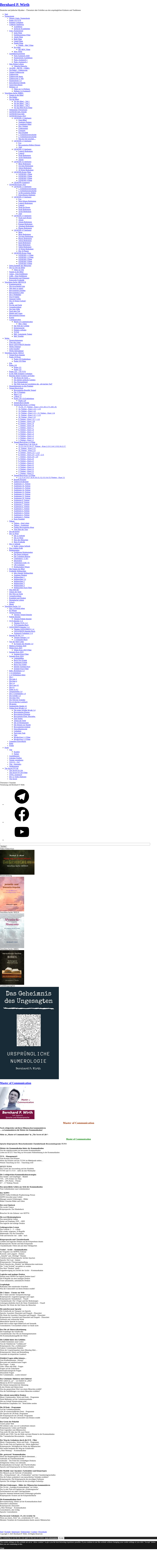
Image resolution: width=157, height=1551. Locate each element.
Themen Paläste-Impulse (23, 619)
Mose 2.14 (17, 394)
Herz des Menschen (21, 540)
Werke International (16, 351)
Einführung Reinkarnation (23, 552)
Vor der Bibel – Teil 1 (22, 101)
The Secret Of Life (16, 770)
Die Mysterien (14, 532)
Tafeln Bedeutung (24, 247)
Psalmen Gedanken (16, 22)
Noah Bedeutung (24, 155)
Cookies (34, 1532)
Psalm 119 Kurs (15, 357)
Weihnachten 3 (19, 583)
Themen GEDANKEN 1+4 (24, 629)
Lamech (21, 153)
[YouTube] (22, 840)
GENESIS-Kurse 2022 (17, 185)
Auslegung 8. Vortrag (21, 502)
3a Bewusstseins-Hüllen (27, 193)
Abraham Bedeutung (26, 226)
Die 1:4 (12, 683)
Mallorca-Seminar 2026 (17, 646)
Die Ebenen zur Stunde (22, 725)
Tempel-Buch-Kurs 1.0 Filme (24, 405)
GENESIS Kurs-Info (16, 114)
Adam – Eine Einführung (18, 274)
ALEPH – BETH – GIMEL (19, 68)
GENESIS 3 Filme (25, 178)
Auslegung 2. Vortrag (21, 515)
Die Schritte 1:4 (15, 696)
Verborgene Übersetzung (18, 110)
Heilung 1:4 (13, 87)
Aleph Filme (18, 37)
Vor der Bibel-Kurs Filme (23, 108)
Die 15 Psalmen (19, 392)
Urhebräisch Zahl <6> (22, 563)
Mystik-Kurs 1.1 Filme (22, 737)
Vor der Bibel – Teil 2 (22, 103)
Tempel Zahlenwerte (16, 72)
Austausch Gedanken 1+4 (23, 633)
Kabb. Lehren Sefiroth (22, 546)
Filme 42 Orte (19, 270)
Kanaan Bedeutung (25, 224)
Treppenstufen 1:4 (15, 692)
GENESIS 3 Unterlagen (22, 149)
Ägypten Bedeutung (25, 166)
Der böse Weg (14, 698)
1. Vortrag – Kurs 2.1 (26, 473)
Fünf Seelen (18, 719)
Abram (20, 160)
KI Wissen (13, 610)
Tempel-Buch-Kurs (16, 388)
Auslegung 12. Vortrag (22, 494)
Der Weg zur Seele (16, 594)
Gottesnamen (23, 128)
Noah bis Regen (24, 207)
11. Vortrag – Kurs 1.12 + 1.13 (29, 415)
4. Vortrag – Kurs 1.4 (26, 434)
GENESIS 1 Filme (25, 174)
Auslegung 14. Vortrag (22, 490)
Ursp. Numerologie (16, 31)
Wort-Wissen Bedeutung (27, 201)
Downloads (42, 1532)
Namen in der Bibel (16, 95)
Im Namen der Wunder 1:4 (23, 644)
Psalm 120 (13, 365)
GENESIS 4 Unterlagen (22, 162)
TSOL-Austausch (15, 775)
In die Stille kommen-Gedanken (20, 374)
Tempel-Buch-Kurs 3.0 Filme (24, 475)
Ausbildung (18, 27)
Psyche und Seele (15, 305)
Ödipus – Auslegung (21, 525)
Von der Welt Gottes (16, 642)
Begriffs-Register (20, 480)
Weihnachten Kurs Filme (23, 588)
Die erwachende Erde (17, 286)
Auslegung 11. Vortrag (22, 496)
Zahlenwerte (13, 74)
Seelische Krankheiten (22, 29)
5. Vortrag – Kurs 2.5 (26, 463)
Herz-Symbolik (19, 542)
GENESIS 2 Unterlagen (22, 141)
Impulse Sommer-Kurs (22, 667)
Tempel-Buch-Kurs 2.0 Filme (24, 442)
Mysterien (12, 704)
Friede (11, 746)
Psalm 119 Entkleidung (22, 359)
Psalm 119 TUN (15, 20)
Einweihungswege (20, 729)
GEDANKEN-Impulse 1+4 (19, 627)
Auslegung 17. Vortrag (22, 484)
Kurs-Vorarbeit (19, 519)
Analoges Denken (24, 122)
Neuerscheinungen (16, 340)
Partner (16, 754)
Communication (15, 320)
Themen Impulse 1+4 (21, 637)
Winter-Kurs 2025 (15, 648)
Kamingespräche (15, 284)
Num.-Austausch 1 (20, 60)
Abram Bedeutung (25, 222)
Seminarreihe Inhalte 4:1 (18, 706)
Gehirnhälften (19, 658)
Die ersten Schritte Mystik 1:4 (24, 710)
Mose (20, 232)
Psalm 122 (17, 369)
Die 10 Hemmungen (21, 723)
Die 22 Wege (18, 538)
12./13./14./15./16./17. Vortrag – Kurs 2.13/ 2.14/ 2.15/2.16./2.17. (42, 446)
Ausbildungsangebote (17, 54)
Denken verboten (20, 330)
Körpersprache (19, 328)
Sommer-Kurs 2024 (16, 656)
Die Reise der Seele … (22, 378)
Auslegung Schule (20, 662)
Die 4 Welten (23, 126)
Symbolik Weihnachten (17, 571)
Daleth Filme (18, 43)
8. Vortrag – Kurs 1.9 (26, 423)
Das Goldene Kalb (16, 548)
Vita (10, 750)
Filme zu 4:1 (13, 689)
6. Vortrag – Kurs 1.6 (26, 430)
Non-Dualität (23, 133)
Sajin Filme (18, 33)
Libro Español (14, 349)
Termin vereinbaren (16, 760)
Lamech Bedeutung (25, 151)
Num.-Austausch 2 (20, 62)
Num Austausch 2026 (22, 56)
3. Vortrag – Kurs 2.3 (26, 469)
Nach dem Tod (14, 311)
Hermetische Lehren (16, 600)
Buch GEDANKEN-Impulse (19, 345)
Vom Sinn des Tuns (21, 529)
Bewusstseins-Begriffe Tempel (25, 390)
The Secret (13, 779)
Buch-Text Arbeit (20, 664)
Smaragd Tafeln (15, 299)
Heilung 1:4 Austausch (22, 91)
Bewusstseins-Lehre (16, 293)
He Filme (17, 47)
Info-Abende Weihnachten (23, 573)
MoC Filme (22, 324)
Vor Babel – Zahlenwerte (18, 70)
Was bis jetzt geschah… (27, 139)
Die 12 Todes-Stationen (17, 777)
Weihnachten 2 (19, 581)
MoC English (19, 336)
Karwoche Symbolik (16, 280)
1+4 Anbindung (15, 673)
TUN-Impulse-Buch (21, 625)
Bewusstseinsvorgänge (22, 727)
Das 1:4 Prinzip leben (17, 608)
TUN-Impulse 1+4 (16, 621)
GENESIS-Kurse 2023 (17, 116)
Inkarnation (18, 561)
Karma (11, 317)
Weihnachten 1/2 (20, 579)
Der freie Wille (14, 309)
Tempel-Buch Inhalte (21, 403)
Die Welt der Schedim (17, 700)
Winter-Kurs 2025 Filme (22, 650)
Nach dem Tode (19, 733)
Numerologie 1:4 (15, 81)
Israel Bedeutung (24, 243)
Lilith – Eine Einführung (18, 276)
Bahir (11, 743)
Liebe (11, 303)
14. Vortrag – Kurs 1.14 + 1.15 (29, 409)
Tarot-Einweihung (15, 85)
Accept (61, 1538)
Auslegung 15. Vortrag (22, 488)
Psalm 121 (17, 367)
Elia (10, 363)
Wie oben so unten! (16, 288)
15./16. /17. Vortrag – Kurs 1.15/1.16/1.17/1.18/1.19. (37, 407)
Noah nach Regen (24, 218)
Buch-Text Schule (20, 660)
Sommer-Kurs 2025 (16, 652)
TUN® (16, 332)
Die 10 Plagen (23, 251)
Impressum (16, 1532)
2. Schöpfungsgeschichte (27, 137)
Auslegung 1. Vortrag (21, 517)
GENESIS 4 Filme (25, 180)
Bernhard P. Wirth (14, 4)
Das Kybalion (14, 297)
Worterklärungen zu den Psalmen (21, 386)
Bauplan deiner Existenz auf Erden (21, 376)
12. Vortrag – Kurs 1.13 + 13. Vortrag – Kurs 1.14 (36, 413)
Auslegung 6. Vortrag (21, 507)
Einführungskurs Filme (22, 35)
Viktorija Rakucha (20, 66)
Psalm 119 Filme (20, 361)
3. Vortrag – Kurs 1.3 (26, 436)
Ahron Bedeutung (24, 168)
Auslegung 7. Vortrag (21, 504)
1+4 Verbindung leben (17, 675)
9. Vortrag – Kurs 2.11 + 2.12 (29, 453)
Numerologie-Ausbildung (23, 58)
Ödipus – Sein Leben (21, 523)
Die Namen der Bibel (17, 569)
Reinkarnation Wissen (22, 567)
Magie (11, 604)
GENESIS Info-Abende (18, 112)
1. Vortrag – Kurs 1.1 (26, 440)
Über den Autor (15, 342)
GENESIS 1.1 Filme (25, 255)
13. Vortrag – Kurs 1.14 (27, 411)
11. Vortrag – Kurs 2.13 (27, 448)
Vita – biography (15, 764)
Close (2, 1548)
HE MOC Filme (24, 49)
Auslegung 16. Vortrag (22, 486)
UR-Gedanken (19, 565)
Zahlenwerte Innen (16, 76)
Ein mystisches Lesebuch (18, 702)
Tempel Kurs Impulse (17, 355)
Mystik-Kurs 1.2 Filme (22, 739)
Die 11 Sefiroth (19, 536)
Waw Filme (18, 52)
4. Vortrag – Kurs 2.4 (26, 467)
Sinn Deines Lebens (16, 64)
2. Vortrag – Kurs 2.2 (26, 471)
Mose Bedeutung (24, 164)
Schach (11, 602)
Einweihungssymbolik (17, 83)
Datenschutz (25, 1532)
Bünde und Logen (15, 313)
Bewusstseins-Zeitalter (17, 290)
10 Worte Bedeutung (25, 170)
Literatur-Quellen (15, 758)
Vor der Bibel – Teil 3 (22, 106)
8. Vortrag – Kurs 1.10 (26, 421)
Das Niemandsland (21, 382)
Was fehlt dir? (14, 590)
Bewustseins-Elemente (22, 714)
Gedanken (17, 731)
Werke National (15, 347)
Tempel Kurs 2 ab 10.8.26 (27, 444)
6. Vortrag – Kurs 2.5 (26, 461)
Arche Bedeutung (24, 157)
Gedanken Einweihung (17, 741)
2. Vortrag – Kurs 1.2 (26, 438)
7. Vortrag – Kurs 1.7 (26, 428)
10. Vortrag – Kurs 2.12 (27, 450)
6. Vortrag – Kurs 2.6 (26, 459)
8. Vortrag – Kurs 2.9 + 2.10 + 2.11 (31, 455)
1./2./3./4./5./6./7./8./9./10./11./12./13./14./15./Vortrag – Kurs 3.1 (41, 477)
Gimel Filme (18, 41)
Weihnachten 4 (19, 586)
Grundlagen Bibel (24, 124)
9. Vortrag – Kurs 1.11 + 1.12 (29, 419)
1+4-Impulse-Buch (20, 640)
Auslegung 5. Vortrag (21, 509)
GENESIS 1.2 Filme (25, 257)
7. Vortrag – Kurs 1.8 (26, 426)
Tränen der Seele (15, 592)
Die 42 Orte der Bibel (17, 268)
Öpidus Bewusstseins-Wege (24, 527)
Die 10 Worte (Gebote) (17, 301)
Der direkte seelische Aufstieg (24, 380)
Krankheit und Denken (17, 598)
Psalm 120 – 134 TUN (17, 372)
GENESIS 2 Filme (25, 176)
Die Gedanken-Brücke (22, 556)
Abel (20, 147)
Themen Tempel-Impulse (23, 615)
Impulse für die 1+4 (16, 635)
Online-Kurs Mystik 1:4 (18, 708)
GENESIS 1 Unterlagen (22, 118)
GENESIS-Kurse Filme (22, 172)
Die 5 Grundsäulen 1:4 (17, 694)
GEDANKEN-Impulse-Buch (24, 631)
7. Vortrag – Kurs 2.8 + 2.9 (28, 457)
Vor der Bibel (14, 99)
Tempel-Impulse (15, 613)
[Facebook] (22, 822)
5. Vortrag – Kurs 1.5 (26, 432)
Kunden (17, 752)
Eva (19, 143)
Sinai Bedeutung (24, 245)
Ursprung (21, 130)
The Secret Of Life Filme (18, 773)
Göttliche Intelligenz (16, 25)
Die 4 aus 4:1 (14, 685)
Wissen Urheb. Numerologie (19, 18)
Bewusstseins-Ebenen (17, 315)
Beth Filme (18, 39)
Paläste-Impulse (15, 617)
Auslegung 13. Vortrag (22, 492)
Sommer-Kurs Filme (21, 654)
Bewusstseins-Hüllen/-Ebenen (29, 145)
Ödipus (11, 521)
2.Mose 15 (17, 396)
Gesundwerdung (15, 307)
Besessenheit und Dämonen (19, 278)
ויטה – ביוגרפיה (14, 762)
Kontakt (7, 1532)
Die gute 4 (13, 679)
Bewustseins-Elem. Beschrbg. (25, 716)
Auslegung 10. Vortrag (22, 498)
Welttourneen (14, 766)
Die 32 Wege (14, 534)
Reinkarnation (14, 550)
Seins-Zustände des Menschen (20, 266)
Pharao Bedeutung (25, 228)
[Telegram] (22, 804)
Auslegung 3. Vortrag (21, 513)
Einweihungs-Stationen (26, 195)
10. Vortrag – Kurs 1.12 (27, 417)
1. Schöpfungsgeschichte (27, 135)
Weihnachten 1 (19, 577)
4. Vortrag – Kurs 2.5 (26, 465)
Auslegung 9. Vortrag (21, 500)
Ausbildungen (14, 756)
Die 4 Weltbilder (15, 295)
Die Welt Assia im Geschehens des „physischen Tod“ (33, 384)
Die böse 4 (13, 681)
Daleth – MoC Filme (25, 45)
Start (1, 1532)
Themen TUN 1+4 (20, 623)
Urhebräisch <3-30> (21, 559)
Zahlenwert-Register (21, 482)
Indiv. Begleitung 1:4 (16, 671)
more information (51, 1538)
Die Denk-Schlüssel (21, 554)
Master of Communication (23, 322)
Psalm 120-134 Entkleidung (24, 399)
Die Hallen (13, 97)
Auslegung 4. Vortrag (21, 511)
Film (15, 735)
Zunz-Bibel (22, 120)
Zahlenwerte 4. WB (16, 79)
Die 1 (11, 677)
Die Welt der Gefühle (21, 326)
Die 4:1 (12, 687)
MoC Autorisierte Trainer (23, 334)
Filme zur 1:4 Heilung (22, 89)
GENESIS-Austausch (22, 182)
